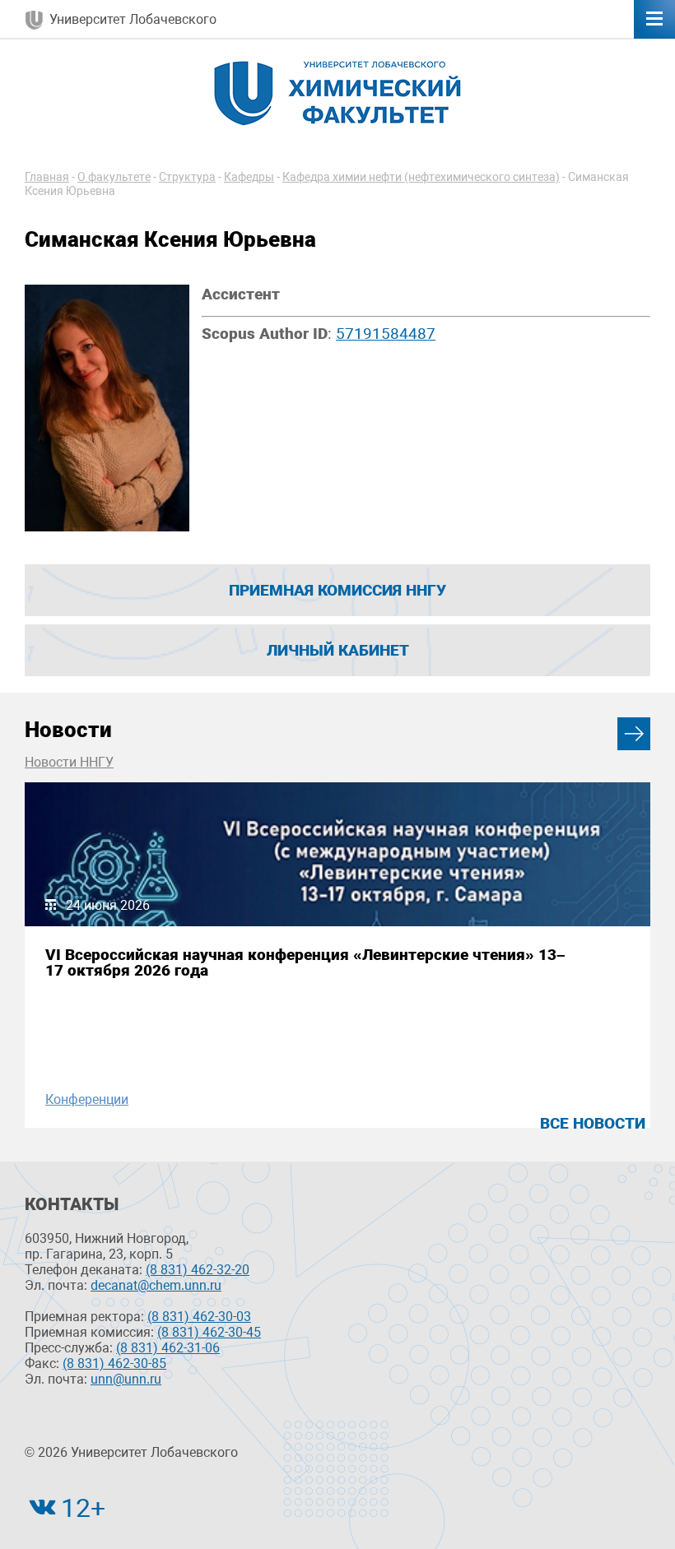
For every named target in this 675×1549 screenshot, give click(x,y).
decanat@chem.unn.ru (156, 1285)
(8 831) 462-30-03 (199, 1316)
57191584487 (385, 333)
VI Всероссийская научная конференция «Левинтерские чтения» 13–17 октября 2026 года (305, 962)
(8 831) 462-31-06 (168, 1348)
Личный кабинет (338, 650)
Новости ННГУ (69, 762)
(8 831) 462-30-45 (209, 1332)
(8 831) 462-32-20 (197, 1270)
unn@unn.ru (126, 1379)
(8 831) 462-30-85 (114, 1363)
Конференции (86, 1099)
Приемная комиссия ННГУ (337, 590)
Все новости (592, 1123)
